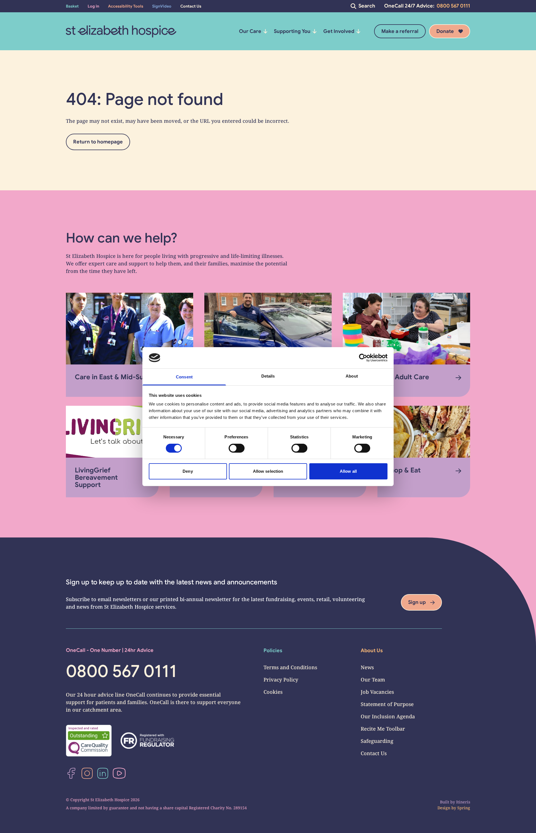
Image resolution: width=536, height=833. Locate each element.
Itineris (463, 802)
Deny (188, 471)
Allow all (348, 471)
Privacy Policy (281, 679)
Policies (273, 650)
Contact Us (374, 753)
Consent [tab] (184, 377)
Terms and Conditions (290, 667)
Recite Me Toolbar (383, 728)
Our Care (250, 31)
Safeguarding (377, 741)
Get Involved (338, 31)
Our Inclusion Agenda (388, 716)
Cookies (273, 691)
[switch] (237, 448)
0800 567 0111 (453, 5)
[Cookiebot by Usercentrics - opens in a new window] (363, 358)
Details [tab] (268, 376)
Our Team (373, 679)
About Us (372, 650)
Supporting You (292, 31)
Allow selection (268, 471)
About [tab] (352, 376)
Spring (463, 807)
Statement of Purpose (387, 704)
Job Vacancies (377, 691)
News (367, 667)
